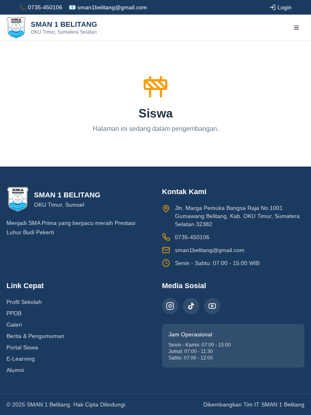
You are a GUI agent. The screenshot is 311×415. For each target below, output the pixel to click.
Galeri (14, 324)
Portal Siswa (22, 347)
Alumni (15, 370)
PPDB (13, 313)
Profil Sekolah (24, 302)
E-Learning (20, 358)
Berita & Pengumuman (35, 336)
